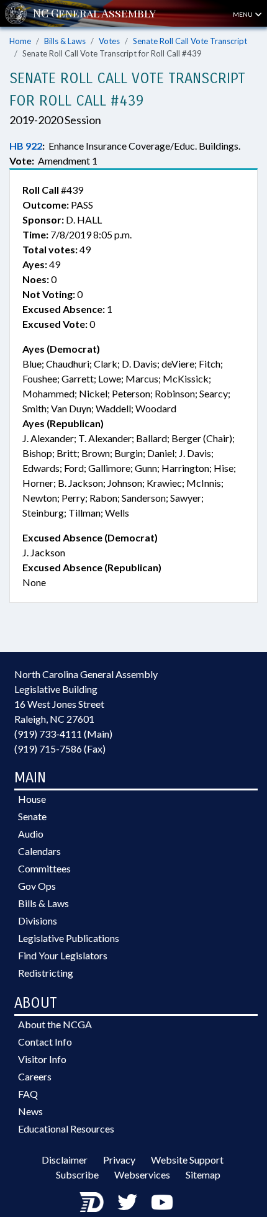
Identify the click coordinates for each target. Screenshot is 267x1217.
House (32, 799)
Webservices (142, 1174)
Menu (243, 14)
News (30, 1111)
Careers (35, 1076)
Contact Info (45, 1041)
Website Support (187, 1159)
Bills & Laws (65, 41)
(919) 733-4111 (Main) (63, 734)
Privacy (119, 1159)
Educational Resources (66, 1128)
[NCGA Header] (94, 13)
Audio (30, 833)
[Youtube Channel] (162, 1202)
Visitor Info (42, 1059)
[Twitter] (127, 1202)
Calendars (39, 851)
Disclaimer (65, 1159)
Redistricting (45, 973)
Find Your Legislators (62, 955)
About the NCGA (55, 1024)
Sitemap (203, 1174)
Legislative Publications (68, 938)
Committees (44, 868)
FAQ (28, 1094)
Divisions (37, 920)
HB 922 (25, 146)
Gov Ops (37, 886)
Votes (109, 41)
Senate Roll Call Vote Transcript (190, 41)
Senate (32, 816)
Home (20, 41)
